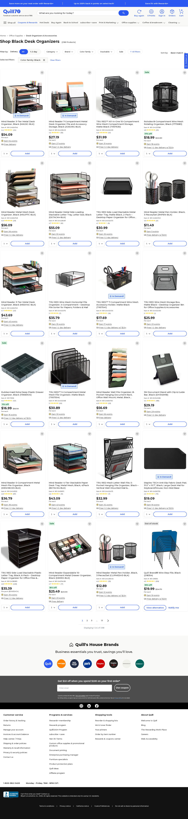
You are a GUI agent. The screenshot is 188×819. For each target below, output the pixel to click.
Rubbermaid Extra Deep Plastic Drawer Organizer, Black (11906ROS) (22, 393)
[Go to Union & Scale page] (126, 664)
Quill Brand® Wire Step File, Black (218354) (162, 574)
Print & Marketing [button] (107, 22)
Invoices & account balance (16, 734)
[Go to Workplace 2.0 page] (139, 664)
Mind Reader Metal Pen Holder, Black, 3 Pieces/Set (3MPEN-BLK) (164, 213)
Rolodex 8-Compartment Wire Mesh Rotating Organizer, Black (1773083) (163, 122)
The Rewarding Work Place (154, 730)
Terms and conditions (80, 695)
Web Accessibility (149, 739)
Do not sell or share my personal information (132, 806)
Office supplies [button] (129, 22)
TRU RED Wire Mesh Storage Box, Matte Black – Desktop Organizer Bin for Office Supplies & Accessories (164, 305)
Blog (143, 725)
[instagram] (81, 706)
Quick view (21, 111)
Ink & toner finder (103, 725)
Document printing (58, 750)
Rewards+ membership (60, 720)
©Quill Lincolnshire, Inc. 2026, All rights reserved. (39, 796)
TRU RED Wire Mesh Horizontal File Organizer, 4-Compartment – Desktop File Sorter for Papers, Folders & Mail (69, 305)
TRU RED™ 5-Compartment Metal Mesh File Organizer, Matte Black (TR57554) (67, 395)
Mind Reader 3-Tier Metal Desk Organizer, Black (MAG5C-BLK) (18, 122)
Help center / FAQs (12, 739)
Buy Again (56, 22)
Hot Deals (44, 22)
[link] (42, 73)
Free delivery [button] (10, 144)
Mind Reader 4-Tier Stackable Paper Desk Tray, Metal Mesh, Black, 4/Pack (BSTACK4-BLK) (69, 485)
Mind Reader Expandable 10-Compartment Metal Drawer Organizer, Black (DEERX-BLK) (70, 575)
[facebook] (97, 706)
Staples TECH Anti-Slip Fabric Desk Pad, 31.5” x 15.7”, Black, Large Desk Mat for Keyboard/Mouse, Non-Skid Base (165, 485)
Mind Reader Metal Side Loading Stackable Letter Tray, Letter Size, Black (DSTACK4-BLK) (70, 215)
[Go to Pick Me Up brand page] (74, 664)
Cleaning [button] (172, 22)
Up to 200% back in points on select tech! (94, 3)
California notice (82, 806)
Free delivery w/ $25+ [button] (157, 235)
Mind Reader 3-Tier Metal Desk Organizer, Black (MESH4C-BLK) (18, 303)
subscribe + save (88, 22)
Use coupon (122, 688)
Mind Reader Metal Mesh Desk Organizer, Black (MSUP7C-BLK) (18, 213)
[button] (123, 13)
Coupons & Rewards (27, 22)
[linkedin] (89, 706)
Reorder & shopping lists (106, 720)
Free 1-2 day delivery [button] (61, 147)
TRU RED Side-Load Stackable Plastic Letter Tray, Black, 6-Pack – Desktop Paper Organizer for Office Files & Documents (21, 575)
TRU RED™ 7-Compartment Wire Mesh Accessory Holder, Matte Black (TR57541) (117, 305)
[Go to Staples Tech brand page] (113, 664)
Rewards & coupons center (108, 739)
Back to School (71, 22)
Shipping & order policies (14, 743)
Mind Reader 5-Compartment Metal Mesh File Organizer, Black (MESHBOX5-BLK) (20, 485)
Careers (144, 734)
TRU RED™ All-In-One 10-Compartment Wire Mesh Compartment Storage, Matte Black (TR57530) (117, 124)
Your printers (101, 730)
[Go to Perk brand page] (87, 664)
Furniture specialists (58, 759)
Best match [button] (177, 53)
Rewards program (57, 725)
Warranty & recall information (16, 748)
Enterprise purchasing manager (63, 755)
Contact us (8, 757)
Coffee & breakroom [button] (152, 22)
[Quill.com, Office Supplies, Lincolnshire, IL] (10, 795)
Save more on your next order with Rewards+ (31, 3)
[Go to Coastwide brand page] (61, 664)
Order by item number (105, 734)
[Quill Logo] (12, 11)
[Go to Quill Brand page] (48, 664)
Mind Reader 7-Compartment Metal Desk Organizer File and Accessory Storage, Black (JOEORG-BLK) (68, 124)
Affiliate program (57, 773)
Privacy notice (65, 806)
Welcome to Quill (149, 720)
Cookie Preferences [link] (102, 806)
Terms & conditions (46, 806)
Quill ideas (54, 768)
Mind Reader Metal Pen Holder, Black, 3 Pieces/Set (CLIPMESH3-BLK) (117, 574)
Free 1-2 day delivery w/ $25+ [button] (160, 147)
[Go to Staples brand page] (100, 664)
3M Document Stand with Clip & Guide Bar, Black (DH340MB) (164, 393)
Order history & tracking (14, 720)
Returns (7, 725)
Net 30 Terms (55, 739)
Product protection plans (61, 764)
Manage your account (13, 730)
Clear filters (55, 60)
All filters (136, 52)
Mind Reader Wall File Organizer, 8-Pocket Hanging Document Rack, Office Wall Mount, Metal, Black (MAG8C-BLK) (115, 395)
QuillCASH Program (58, 730)
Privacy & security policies (15, 752)
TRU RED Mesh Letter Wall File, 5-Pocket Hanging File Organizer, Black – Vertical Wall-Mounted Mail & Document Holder (117, 485)
